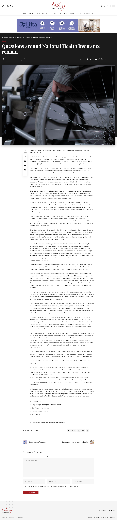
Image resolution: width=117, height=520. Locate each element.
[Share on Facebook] (87, 59)
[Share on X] (90, 59)
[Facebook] (6, 6)
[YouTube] (10, 6)
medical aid (44, 423)
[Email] (96, 59)
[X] (8, 6)
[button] (3, 6)
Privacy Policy (58, 486)
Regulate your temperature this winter (46, 405)
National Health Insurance (57, 423)
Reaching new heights (40, 411)
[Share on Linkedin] (93, 59)
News (4, 41)
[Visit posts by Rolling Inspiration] (4, 59)
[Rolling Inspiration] (58, 6)
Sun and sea (36, 414)
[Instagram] (13, 6)
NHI (67, 423)
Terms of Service (70, 486)
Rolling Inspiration (16, 58)
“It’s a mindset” (37, 401)
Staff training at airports (40, 408)
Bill (39, 423)
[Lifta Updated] (58, 25)
